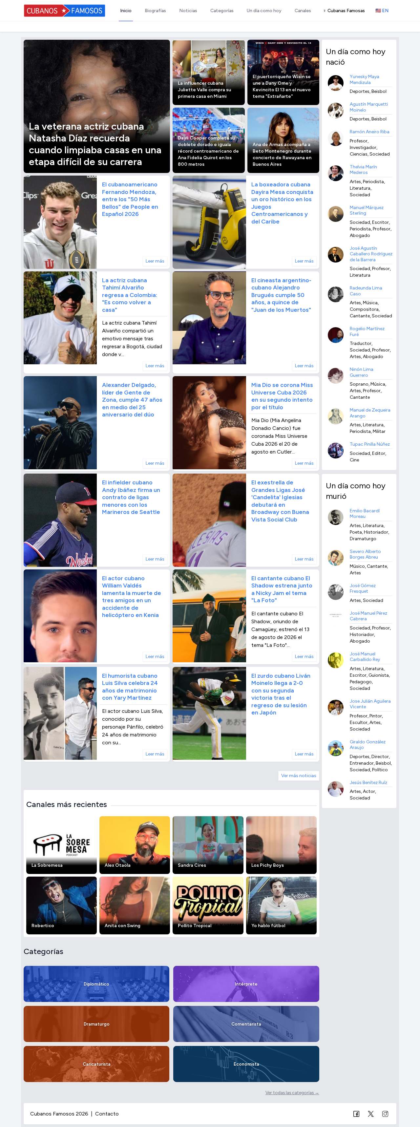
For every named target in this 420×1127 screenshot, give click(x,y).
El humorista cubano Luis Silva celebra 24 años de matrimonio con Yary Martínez (130, 687)
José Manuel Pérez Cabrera (368, 616)
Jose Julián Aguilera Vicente (370, 704)
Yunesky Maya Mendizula (364, 79)
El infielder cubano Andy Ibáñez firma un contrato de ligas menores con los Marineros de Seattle (131, 497)
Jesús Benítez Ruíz (368, 782)
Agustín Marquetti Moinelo (369, 107)
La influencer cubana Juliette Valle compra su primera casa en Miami (204, 89)
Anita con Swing (122, 925)
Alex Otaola (118, 865)
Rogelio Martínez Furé (367, 331)
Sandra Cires (192, 865)
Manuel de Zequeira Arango (370, 413)
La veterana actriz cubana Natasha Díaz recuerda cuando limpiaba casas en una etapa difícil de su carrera (95, 144)
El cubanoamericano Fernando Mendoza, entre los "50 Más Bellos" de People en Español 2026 (130, 199)
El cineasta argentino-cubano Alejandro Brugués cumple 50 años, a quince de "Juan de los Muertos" (281, 295)
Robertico (43, 925)
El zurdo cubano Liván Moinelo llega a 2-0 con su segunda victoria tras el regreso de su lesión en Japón (280, 694)
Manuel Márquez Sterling (367, 210)
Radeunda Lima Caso (366, 291)
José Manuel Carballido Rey (365, 657)
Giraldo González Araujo (368, 745)
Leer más (155, 261)
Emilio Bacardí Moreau (365, 514)
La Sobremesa (47, 865)
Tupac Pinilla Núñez (370, 444)
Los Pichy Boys (267, 865)
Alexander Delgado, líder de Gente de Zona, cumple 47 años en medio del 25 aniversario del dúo (132, 399)
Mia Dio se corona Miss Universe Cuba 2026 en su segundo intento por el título (282, 396)
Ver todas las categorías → (292, 1092)
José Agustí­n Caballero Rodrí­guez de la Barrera (371, 254)
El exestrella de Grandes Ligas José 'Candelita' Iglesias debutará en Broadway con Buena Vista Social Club (280, 501)
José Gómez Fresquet (363, 588)
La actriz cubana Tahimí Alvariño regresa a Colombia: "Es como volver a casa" (129, 295)
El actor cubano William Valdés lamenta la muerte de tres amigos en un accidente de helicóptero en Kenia (131, 597)
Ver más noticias (298, 775)
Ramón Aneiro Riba (369, 132)
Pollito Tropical (194, 925)
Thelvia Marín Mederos (363, 170)
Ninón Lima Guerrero (361, 372)
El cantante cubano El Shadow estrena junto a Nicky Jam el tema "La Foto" (281, 589)
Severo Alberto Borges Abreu (365, 554)
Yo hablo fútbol (268, 925)
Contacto (107, 1114)
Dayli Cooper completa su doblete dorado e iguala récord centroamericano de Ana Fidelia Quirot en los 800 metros (208, 151)
